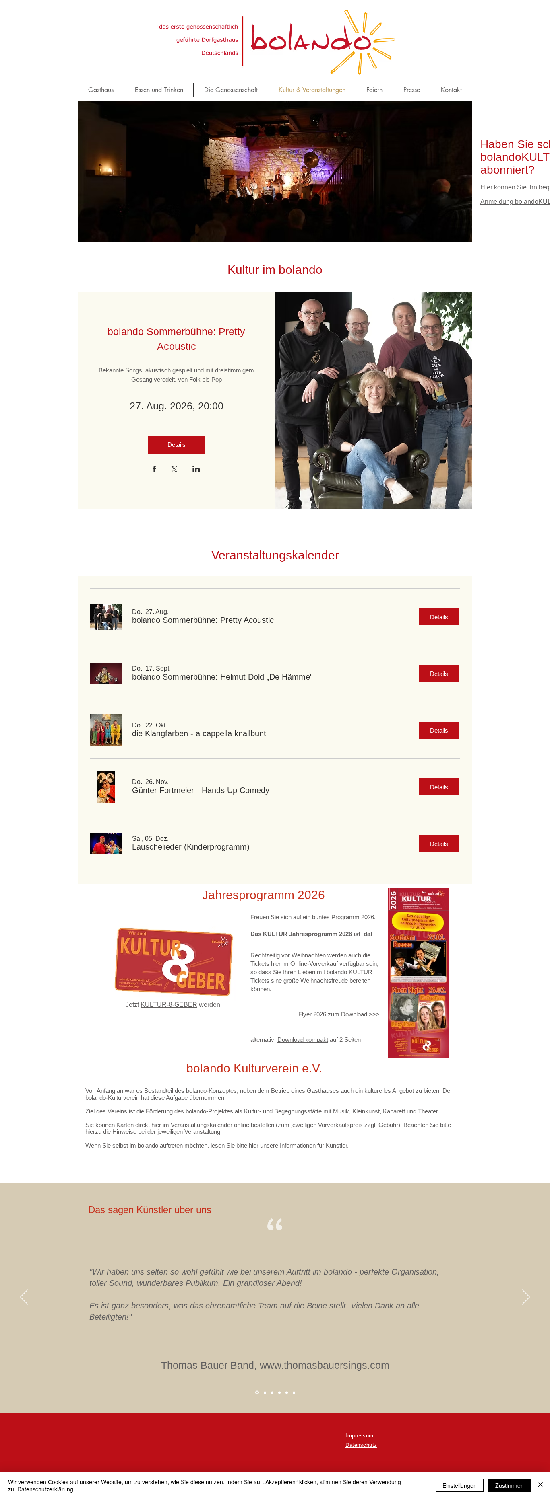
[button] (203, 620)
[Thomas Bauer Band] (256, 1392)
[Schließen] (540, 1485)
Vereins (117, 1111)
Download (354, 1014)
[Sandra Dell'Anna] (286, 1392)
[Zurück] (24, 1297)
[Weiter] (526, 1297)
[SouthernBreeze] (294, 1392)
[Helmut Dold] (279, 1392)
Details (176, 444)
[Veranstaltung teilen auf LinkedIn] (196, 470)
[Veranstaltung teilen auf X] (174, 470)
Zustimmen (509, 1485)
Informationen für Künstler (313, 1145)
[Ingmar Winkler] (272, 1392)
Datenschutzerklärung (45, 1489)
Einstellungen (459, 1485)
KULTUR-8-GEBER (169, 1004)
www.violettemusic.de (303, 1365)
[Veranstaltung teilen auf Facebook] (154, 470)
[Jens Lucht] (264, 1392)
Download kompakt (302, 1039)
